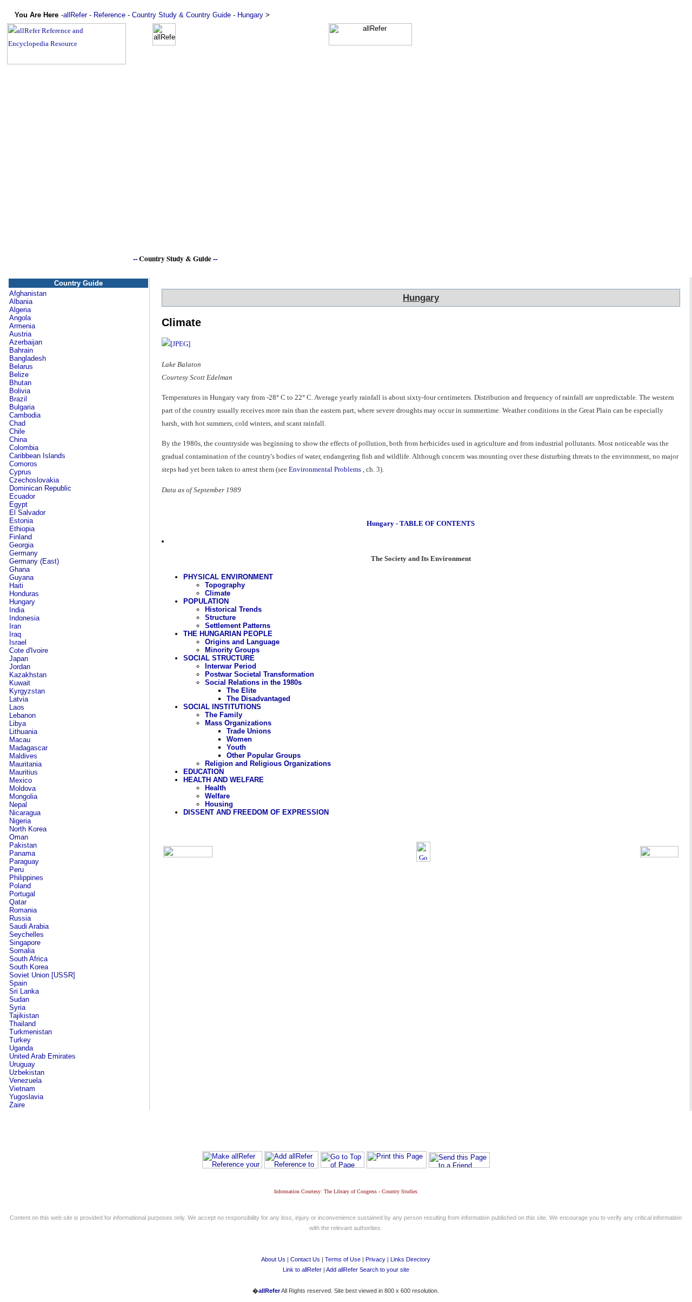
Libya (17, 723)
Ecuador (22, 496)
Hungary (250, 15)
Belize (19, 375)
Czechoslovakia (34, 480)
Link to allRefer (302, 1269)
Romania (23, 910)
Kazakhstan (27, 675)
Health (215, 788)
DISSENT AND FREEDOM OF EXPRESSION (256, 812)
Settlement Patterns (237, 626)
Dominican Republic (40, 488)
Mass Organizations (238, 723)
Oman (18, 837)
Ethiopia (22, 529)
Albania (20, 302)
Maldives (23, 756)
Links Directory (410, 1259)
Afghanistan (27, 293)
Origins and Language (242, 642)
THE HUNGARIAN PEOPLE (227, 634)
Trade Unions (249, 731)
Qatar (17, 902)
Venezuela (25, 1080)
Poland (20, 886)
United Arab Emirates (42, 1056)
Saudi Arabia (29, 926)
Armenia (22, 326)
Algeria (20, 310)
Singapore (25, 943)
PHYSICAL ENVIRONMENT (228, 577)
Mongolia (23, 796)
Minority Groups (232, 650)
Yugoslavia (26, 1097)
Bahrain (21, 350)
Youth (236, 747)
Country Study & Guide (175, 258)
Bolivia (19, 391)
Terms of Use (343, 1259)
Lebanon (22, 715)
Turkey (20, 1040)
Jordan (19, 667)
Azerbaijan (25, 342)
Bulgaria (22, 407)
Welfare (217, 796)
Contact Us (305, 1259)
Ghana (19, 569)
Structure (220, 617)
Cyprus (20, 472)
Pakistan (23, 845)
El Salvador (27, 512)
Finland (20, 537)
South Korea (28, 967)
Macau (19, 740)
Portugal (22, 894)
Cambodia (25, 415)
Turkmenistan (30, 1032)
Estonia (21, 521)
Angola (20, 318)
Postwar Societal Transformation (259, 674)
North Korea (27, 829)
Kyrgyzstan (27, 691)
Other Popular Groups (264, 755)
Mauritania (25, 764)
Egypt (18, 504)
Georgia (21, 545)
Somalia (22, 951)
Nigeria (20, 821)
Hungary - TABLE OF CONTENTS (421, 523)
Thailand (22, 1024)
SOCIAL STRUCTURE (219, 658)
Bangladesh (27, 358)
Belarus (21, 366)
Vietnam (22, 1089)
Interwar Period (230, 666)
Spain (18, 983)
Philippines (26, 878)
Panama (22, 853)
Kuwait (19, 683)
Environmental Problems (325, 469)
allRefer (75, 15)
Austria (20, 334)
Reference (109, 15)
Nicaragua (25, 813)
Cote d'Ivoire (28, 650)
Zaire (17, 1105)
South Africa (28, 959)
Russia (20, 918)
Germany (23, 553)
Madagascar (28, 748)
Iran (15, 626)
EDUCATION (203, 772)
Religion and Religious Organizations (268, 763)
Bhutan (20, 383)
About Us (273, 1259)
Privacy (375, 1259)
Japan (18, 659)
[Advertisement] (346, 177)
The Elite (241, 690)
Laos (16, 707)
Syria (17, 1007)
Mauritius (23, 772)
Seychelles (26, 934)
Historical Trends (233, 609)
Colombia (23, 448)
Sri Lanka (24, 991)
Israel (17, 642)
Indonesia (24, 618)
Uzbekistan (26, 1072)
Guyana (21, 577)
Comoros (23, 464)
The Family (223, 715)
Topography (225, 585)
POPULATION (206, 601)
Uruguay (22, 1064)
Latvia (18, 699)
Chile (17, 431)
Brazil (18, 399)
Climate (217, 593)
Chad (17, 423)
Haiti (16, 585)
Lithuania (23, 732)
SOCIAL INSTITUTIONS (222, 707)
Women (239, 739)
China (18, 439)
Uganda (21, 1048)
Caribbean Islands (37, 456)
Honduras (24, 594)
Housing (219, 804)
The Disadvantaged (258, 699)
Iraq (15, 634)
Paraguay (24, 861)
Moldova (22, 788)
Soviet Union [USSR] (42, 975)
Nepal (18, 805)
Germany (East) (34, 561)
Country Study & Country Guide (181, 15)
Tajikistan (24, 1016)
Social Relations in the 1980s (253, 682)
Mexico (20, 780)
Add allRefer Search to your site (367, 1269)
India (16, 610)
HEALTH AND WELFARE (223, 780)
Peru (16, 869)
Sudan (19, 999)
